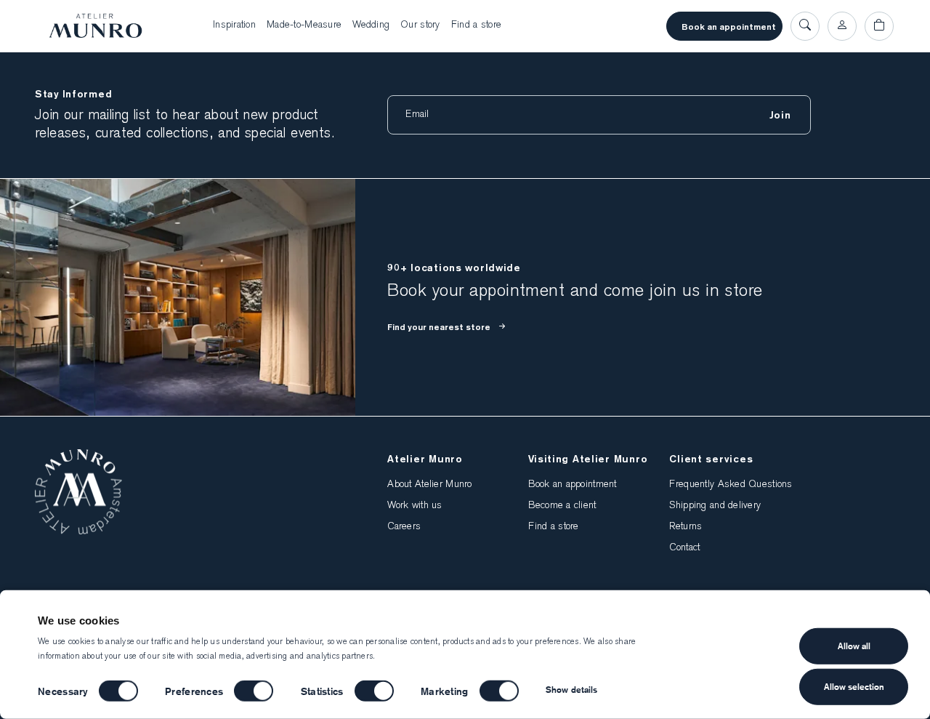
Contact (684, 548)
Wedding (370, 25)
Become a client (562, 506)
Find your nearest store (438, 327)
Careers (404, 527)
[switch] (253, 691)
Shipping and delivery (715, 506)
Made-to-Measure (304, 25)
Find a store (476, 25)
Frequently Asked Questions (730, 485)
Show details (571, 689)
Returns (685, 527)
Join (780, 115)
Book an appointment (729, 27)
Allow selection (854, 686)
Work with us (414, 506)
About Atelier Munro (429, 485)
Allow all (854, 646)
